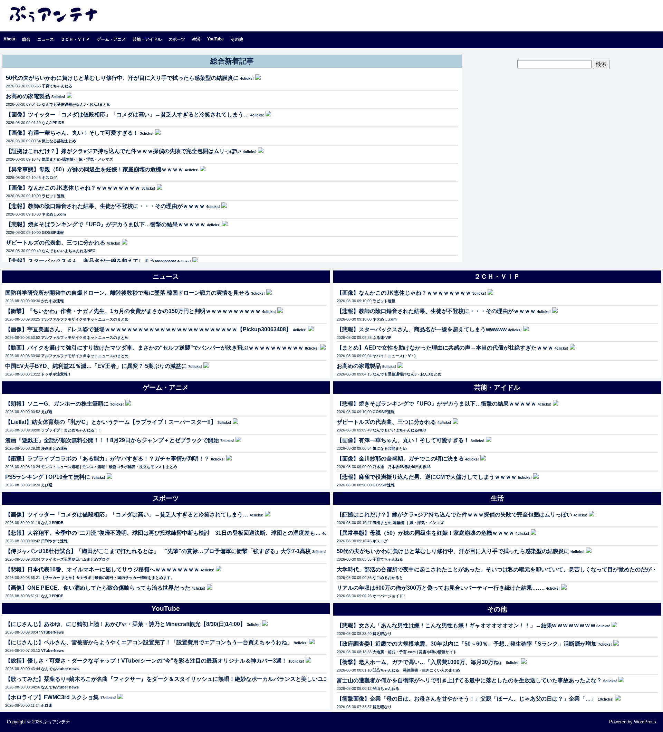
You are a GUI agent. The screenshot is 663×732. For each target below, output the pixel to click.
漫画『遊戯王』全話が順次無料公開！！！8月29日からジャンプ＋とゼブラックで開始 (112, 440)
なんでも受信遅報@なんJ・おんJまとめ (76, 104)
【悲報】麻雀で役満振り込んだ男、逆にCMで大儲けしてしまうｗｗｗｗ (427, 477)
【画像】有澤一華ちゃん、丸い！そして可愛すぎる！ (72, 133)
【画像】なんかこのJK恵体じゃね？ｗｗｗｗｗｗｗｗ (73, 188)
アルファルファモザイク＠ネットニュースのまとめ (84, 319)
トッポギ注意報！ (56, 374)
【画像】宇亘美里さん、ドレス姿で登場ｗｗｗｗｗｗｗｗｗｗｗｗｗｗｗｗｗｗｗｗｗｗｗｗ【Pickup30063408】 (148, 329)
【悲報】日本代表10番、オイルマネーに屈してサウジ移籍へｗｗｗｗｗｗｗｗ (102, 569)
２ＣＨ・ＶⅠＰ (75, 39)
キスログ (49, 177)
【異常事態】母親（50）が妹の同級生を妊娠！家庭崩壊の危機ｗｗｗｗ (94, 169)
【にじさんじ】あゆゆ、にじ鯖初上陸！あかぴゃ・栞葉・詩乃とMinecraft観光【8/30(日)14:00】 (125, 624)
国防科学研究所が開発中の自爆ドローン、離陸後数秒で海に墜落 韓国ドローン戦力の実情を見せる (127, 293)
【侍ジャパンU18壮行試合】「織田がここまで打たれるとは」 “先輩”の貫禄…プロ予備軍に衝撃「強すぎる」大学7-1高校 (158, 551)
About (9, 39)
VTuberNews (52, 632)
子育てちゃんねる (57, 86)
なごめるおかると (388, 578)
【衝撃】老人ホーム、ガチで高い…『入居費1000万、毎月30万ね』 (421, 662)
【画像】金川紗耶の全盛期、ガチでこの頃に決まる (400, 459)
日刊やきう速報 (54, 541)
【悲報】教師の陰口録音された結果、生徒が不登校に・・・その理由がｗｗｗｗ (105, 206)
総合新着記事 (232, 61)
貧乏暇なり (382, 633)
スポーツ (177, 39)
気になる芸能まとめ (59, 141)
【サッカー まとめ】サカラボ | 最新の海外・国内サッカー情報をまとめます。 (107, 578)
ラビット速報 (53, 196)
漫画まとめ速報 (54, 448)
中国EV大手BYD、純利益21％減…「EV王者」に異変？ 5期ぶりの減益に (96, 366)
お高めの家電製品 (28, 96)
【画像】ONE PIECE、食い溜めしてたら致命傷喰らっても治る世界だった (97, 588)
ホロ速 (46, 705)
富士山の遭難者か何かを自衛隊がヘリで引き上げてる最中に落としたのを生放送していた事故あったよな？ (469, 680)
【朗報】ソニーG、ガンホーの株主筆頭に (57, 404)
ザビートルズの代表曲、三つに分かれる (55, 243)
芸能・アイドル (147, 39)
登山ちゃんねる (386, 688)
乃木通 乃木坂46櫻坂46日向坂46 (402, 467)
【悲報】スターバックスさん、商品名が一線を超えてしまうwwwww (91, 261)
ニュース (45, 39)
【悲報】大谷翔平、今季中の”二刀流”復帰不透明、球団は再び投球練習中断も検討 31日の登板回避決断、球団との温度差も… (163, 533)
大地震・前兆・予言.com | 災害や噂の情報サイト (415, 652)
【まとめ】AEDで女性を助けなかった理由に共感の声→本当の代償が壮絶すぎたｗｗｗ (445, 348)
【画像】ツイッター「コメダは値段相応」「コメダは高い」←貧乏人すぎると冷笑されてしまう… (127, 114)
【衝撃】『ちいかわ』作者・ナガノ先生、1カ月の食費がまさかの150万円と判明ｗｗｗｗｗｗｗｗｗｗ (133, 311)
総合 (26, 39)
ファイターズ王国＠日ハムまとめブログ (75, 559)
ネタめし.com (54, 214)
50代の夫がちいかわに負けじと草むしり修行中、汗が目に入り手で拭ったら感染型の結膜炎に (122, 78)
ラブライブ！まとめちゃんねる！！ (71, 430)
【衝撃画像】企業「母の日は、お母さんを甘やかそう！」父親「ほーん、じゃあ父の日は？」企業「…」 (466, 699)
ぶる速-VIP (382, 337)
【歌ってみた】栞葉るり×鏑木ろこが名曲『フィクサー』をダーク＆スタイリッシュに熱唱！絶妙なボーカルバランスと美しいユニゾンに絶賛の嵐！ (189, 679)
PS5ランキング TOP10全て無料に (47, 477)
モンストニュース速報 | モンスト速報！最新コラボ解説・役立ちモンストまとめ (109, 467)
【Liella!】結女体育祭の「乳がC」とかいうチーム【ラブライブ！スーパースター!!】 (110, 422)
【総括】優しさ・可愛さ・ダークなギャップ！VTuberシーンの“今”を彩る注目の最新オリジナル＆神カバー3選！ (146, 661)
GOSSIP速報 (53, 232)
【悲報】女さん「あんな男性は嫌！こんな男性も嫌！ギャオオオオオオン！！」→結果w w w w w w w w (466, 625)
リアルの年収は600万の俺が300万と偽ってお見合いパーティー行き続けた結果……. (441, 588)
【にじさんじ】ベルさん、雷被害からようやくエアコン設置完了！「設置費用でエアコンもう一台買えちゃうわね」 (148, 642)
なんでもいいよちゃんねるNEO (69, 251)
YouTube (215, 39)
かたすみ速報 (52, 301)
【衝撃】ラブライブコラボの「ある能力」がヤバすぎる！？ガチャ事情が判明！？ (107, 459)
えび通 (46, 412)
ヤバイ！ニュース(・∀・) (394, 356)
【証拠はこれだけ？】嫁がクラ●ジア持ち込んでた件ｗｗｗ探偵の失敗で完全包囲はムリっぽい (123, 151)
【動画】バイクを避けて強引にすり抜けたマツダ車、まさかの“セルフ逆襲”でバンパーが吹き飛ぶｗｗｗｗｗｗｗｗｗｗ (154, 348)
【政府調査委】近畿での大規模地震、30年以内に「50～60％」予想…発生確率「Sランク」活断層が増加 (467, 644)
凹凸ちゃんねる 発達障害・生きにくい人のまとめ (416, 670)
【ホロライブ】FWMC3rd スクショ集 (52, 697)
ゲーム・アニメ (111, 39)
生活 (196, 39)
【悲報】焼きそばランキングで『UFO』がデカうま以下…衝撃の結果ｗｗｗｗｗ (105, 224)
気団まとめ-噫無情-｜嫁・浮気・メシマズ (77, 159)
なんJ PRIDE (53, 123)
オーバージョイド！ (390, 596)
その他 (237, 39)
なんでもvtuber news (60, 669)
